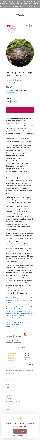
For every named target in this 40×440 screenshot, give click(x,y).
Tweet (10, 336)
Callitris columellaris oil (12, 309)
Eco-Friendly (14, 311)
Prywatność (9, 396)
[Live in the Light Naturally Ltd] (11, 29)
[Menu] (27, 26)
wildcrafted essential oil (12, 324)
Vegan (15, 322)
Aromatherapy (15, 304)
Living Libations (10, 82)
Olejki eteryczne (24, 300)
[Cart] (31, 26)
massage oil (15, 315)
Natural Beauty (23, 315)
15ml (14, 102)
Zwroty (8, 393)
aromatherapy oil (24, 304)
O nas (7, 387)
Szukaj (8, 384)
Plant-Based (15, 318)
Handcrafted (16, 313)
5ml (8, 102)
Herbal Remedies (25, 313)
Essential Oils (15, 300)
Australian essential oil (12, 307)
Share (19, 336)
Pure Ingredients (23, 318)
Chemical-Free (23, 309)
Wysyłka (8, 399)
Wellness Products (23, 322)
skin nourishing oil (24, 320)
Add (10, 341)
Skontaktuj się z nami (12, 390)
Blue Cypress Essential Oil (26, 307)
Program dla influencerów (13, 401)
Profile (7, 412)
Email (18, 341)
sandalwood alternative (12, 320)
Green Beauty (22, 311)
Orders (8, 409)
